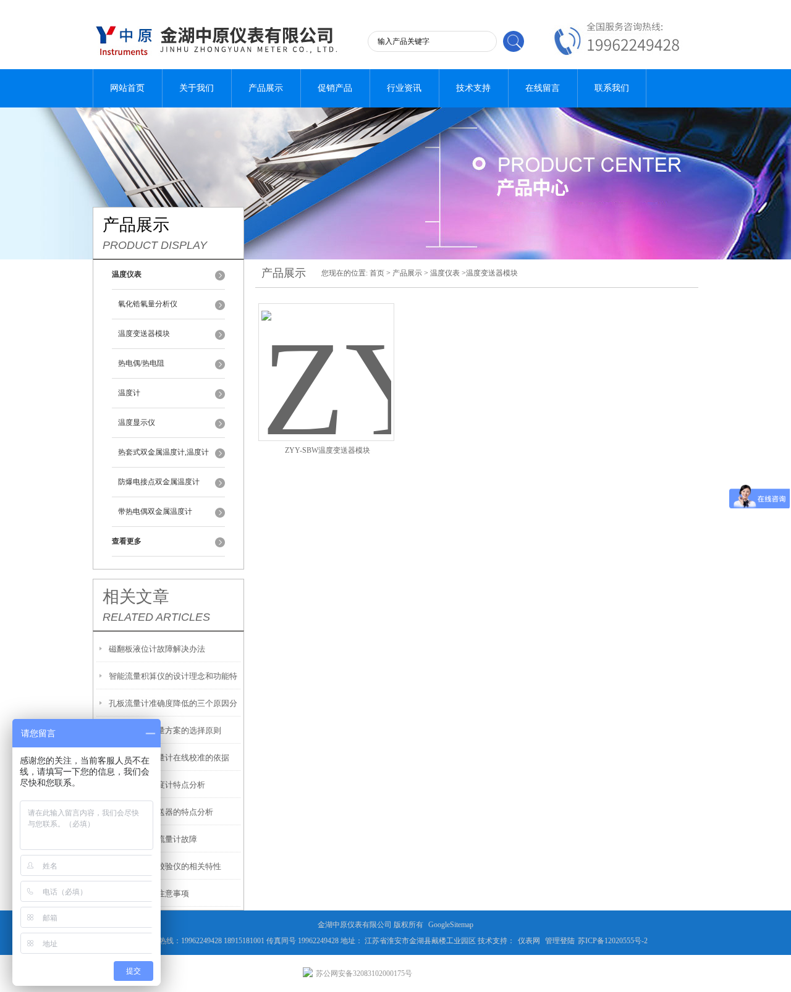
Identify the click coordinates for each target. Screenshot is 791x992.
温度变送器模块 (144, 333)
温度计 (129, 393)
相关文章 (136, 596)
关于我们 (196, 88)
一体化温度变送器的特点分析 (161, 812)
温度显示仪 (136, 422)
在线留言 (542, 88)
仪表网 (529, 940)
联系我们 (611, 88)
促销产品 (335, 88)
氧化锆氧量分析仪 (147, 304)
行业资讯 (404, 88)
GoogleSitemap (450, 924)
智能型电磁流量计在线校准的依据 (169, 757)
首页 (377, 273)
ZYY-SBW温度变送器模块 (327, 450)
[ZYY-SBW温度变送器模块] (326, 357)
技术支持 (473, 88)
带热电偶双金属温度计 (155, 511)
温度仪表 (445, 273)
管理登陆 (560, 940)
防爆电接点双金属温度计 (159, 481)
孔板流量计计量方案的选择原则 (165, 730)
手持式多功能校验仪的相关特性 (165, 866)
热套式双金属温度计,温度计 (163, 452)
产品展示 (265, 88)
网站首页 (127, 88)
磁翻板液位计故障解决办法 (157, 649)
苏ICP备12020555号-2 (613, 940)
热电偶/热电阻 (141, 363)
